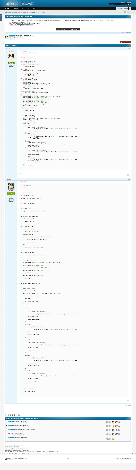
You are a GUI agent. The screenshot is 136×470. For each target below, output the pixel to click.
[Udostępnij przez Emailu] (16, 414)
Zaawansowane (128, 4)
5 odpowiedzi (108, 438)
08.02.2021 (117, 439)
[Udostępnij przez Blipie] (10, 414)
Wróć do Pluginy (128, 405)
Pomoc (26, 458)
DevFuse (129, 32)
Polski (13, 458)
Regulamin (134, 453)
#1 (128, 48)
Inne (34, 8)
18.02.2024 (117, 434)
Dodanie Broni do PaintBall (17, 433)
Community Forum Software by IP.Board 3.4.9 (123, 458)
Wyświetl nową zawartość (122, 8)
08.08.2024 (117, 430)
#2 (128, 179)
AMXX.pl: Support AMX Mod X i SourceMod (8, 453)
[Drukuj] (18, 414)
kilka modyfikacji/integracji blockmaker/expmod (24, 429)
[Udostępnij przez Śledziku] (12, 414)
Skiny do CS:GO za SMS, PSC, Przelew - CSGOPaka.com (17, 449)
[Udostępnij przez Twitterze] (5, 414)
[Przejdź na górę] (68, 459)
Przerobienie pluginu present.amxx (21, 425)
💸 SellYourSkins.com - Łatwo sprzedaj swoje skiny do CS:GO (45, 451)
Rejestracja (129, 2)
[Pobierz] (20, 414)
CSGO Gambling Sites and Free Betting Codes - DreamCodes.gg (18, 451)
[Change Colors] (130, 4)
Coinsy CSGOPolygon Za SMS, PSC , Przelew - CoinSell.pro (17, 448)
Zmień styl (9, 458)
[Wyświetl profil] (11, 55)
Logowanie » (123, 2)
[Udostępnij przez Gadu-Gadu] (14, 414)
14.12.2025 (117, 426)
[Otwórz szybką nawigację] (130, 8)
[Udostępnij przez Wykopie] (8, 414)
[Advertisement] (30, 410)
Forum (8, 8)
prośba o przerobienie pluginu (20, 437)
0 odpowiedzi (108, 429)
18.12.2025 (117, 422)
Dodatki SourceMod (27, 8)
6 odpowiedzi (108, 433)
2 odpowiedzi (108, 421)
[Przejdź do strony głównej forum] (20, 3)
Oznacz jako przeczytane (19, 458)
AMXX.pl (124, 459)
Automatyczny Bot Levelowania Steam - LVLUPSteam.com (17, 450)
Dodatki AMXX (16, 8)
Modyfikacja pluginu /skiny (20, 421)
